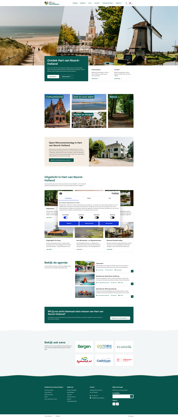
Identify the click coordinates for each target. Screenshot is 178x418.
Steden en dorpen (48, 394)
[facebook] (117, 404)
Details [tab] (89, 198)
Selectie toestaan (89, 223)
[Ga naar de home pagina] (51, 3)
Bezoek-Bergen (70, 392)
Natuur (46, 397)
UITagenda (75, 3)
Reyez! (132, 416)
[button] (131, 3)
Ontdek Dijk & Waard (72, 401)
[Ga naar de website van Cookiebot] (113, 194)
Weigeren (69, 223)
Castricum (69, 394)
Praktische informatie (107, 3)
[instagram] (114, 404)
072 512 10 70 (95, 395)
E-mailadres (116, 393)
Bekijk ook (118, 3)
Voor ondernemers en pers (50, 399)
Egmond (69, 399)
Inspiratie (96, 3)
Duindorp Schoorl (71, 397)
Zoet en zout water (48, 390)
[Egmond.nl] (84, 360)
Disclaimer (58, 416)
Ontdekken (82, 3)
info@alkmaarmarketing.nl (98, 398)
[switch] (81, 217)
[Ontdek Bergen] (84, 347)
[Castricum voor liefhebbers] (104, 360)
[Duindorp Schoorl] (124, 347)
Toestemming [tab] (68, 198)
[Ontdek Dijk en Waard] (104, 347)
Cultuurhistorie (48, 392)
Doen (90, 3)
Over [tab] (110, 198)
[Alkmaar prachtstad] (124, 360)
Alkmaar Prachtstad (71, 390)
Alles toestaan (109, 223)
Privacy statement (48, 416)
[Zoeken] (126, 3)
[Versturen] (131, 396)
